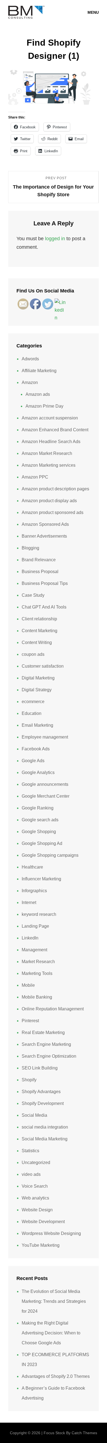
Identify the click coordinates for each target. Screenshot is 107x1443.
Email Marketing (37, 725)
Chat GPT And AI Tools (44, 607)
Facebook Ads (36, 749)
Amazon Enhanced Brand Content (55, 429)
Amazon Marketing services (48, 465)
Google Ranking (38, 808)
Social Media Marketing (44, 1139)
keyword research (39, 914)
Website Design (37, 1209)
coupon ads (33, 654)
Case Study (33, 595)
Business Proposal (40, 571)
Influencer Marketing (41, 879)
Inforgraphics (34, 890)
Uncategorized (36, 1162)
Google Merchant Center (45, 796)
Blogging (30, 548)
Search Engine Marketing (46, 1044)
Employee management (45, 737)
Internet (29, 902)
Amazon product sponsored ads (52, 512)
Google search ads (40, 819)
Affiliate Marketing (39, 370)
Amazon (30, 382)
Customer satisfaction (43, 666)
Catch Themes (84, 1433)
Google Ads (33, 760)
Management (34, 949)
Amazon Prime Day (44, 406)
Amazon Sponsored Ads (45, 524)
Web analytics (35, 1198)
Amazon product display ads (49, 500)
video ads (31, 1174)
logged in (55, 238)
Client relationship (39, 619)
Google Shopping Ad (42, 843)
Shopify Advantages (41, 1091)
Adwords (30, 358)
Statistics (30, 1150)
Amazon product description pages (55, 488)
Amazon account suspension (50, 418)
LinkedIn (30, 938)
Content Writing (37, 642)
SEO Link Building (40, 1068)
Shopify (29, 1079)
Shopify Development (43, 1103)
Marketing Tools (37, 973)
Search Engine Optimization (49, 1056)
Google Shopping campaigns (50, 855)
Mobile (28, 985)
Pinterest (30, 1020)
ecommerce (33, 701)
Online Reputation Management (53, 1009)
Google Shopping (39, 831)
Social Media (34, 1115)
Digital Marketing (38, 678)
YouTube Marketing (41, 1245)
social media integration (45, 1127)
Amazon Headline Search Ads (51, 441)
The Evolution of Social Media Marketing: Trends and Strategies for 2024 (54, 1301)
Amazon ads (38, 394)
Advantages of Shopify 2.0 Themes (56, 1376)
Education (31, 713)
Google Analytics (38, 772)
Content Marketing (39, 630)
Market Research (38, 961)
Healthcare (32, 867)
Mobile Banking (37, 997)
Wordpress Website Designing (51, 1233)
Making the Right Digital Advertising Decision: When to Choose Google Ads (51, 1333)
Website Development (43, 1221)
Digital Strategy (37, 689)
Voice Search (35, 1186)
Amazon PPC (35, 477)
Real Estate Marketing (43, 1032)
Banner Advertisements (44, 536)
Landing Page (35, 926)
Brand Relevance (39, 559)
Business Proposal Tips (45, 583)
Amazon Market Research (47, 453)
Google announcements (45, 784)
